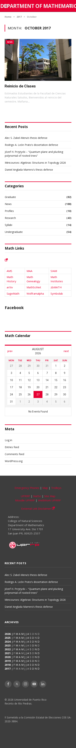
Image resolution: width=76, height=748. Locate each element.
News (10, 42)
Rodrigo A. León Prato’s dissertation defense (31, 145)
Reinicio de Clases (20, 86)
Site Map (49, 496)
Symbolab (57, 293)
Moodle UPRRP (25, 500)
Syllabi (8, 225)
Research (10, 218)
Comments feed (14, 454)
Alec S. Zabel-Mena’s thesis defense (26, 138)
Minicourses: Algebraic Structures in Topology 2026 (35, 162)
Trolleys (56, 488)
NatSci (37, 496)
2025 (8, 637)
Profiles (9, 211)
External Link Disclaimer (36, 508)
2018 (8, 664)
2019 (8, 661)
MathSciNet (34, 287)
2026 (8, 634)
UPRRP (25, 496)
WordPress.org (14, 461)
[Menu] (6, 6)
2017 (8, 668)
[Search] (70, 6)
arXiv (10, 287)
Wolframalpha (35, 293)
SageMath (13, 293)
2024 (8, 641)
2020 (8, 657)
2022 (8, 649)
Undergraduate (14, 232)
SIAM (54, 271)
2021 (8, 653)
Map (45, 488)
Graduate (10, 197)
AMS (9, 271)
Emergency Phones (27, 488)
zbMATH (56, 287)
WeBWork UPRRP (49, 500)
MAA (29, 271)
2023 (8, 645)
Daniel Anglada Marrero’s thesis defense (29, 169)
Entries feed (12, 447)
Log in (8, 440)
